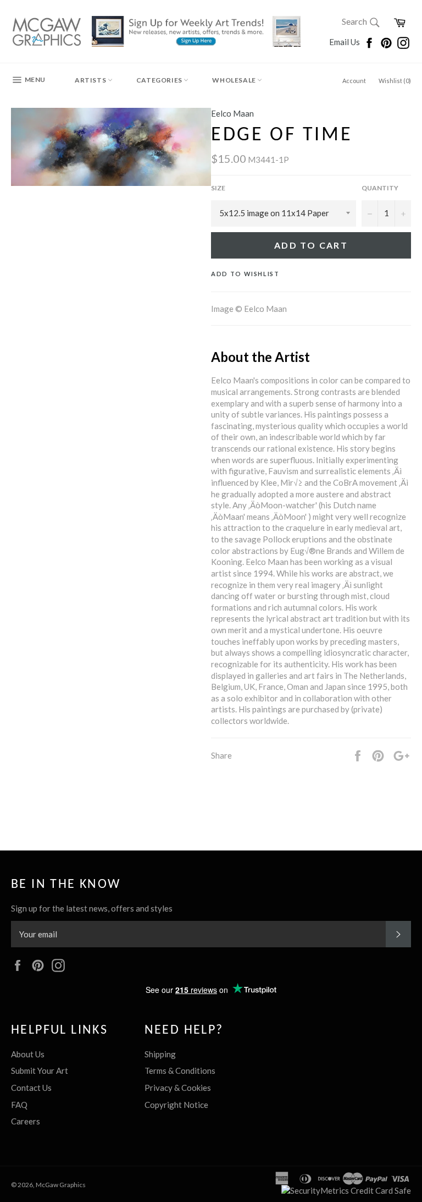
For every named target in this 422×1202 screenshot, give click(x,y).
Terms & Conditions (180, 1070)
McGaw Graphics (61, 1185)
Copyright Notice (176, 1105)
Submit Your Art (39, 1070)
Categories (160, 80)
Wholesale (234, 80)
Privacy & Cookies (178, 1088)
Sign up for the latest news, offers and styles (92, 908)
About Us (28, 1054)
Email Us (345, 42)
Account (354, 80)
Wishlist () (395, 80)
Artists (91, 80)
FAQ (19, 1105)
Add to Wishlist (245, 273)
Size (218, 188)
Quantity (380, 188)
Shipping (160, 1054)
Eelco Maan (232, 113)
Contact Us (31, 1088)
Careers (25, 1121)
